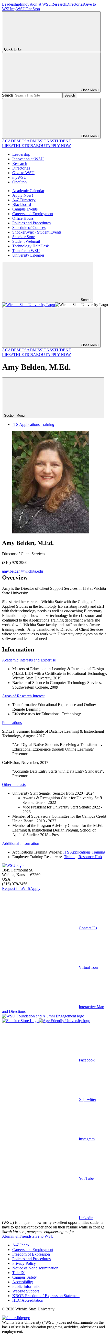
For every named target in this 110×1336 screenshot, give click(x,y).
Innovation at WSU (35, 4)
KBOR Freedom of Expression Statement (46, 1295)
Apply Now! (22, 195)
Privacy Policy (24, 1263)
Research (58, 4)
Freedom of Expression (31, 1254)
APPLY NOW (59, 145)
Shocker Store (23, 237)
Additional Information (20, 843)
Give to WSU (23, 173)
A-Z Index (20, 1245)
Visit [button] (26, 888)
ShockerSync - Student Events (36, 232)
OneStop (33, 9)
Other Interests (14, 784)
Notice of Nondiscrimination (35, 1268)
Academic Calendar (28, 190)
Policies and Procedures (31, 223)
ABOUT (40, 145)
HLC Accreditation (27, 1300)
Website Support (25, 1291)
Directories (75, 4)
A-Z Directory (24, 200)
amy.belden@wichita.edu (22, 571)
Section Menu (15, 415)
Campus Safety (24, 1277)
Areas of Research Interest (23, 696)
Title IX (18, 1272)
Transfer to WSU (26, 250)
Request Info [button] (12, 888)
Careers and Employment (32, 214)
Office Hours (23, 218)
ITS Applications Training (33, 424)
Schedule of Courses (29, 227)
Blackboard (21, 204)
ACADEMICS (14, 141)
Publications (12, 722)
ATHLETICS (22, 145)
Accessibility (22, 1282)
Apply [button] (35, 888)
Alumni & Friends (16, 1236)
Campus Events (25, 209)
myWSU (18, 9)
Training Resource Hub (83, 857)
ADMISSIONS (39, 141)
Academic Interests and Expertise (29, 660)
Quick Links (13, 49)
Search (7, 95)
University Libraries (28, 255)
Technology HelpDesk (30, 246)
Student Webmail (26, 241)
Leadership (11, 4)
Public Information (27, 1286)
